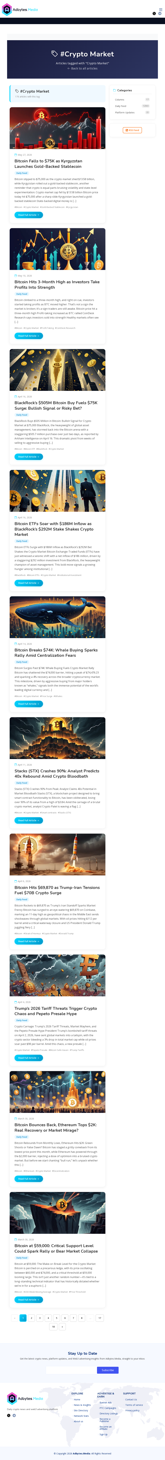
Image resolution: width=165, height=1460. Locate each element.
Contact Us (131, 1399)
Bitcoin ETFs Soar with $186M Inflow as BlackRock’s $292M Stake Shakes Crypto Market (54, 529)
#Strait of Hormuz (32, 933)
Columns (132, 99)
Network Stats (81, 1416)
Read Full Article (27, 214)
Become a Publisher (105, 1420)
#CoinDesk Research (65, 328)
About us (78, 1421)
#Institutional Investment (69, 575)
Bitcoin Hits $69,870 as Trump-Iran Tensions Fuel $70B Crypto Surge (57, 890)
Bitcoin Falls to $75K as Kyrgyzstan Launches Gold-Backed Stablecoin (48, 163)
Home (77, 1399)
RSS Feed (134, 130)
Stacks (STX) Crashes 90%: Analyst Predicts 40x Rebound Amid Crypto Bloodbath (57, 773)
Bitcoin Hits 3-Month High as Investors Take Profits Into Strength (57, 284)
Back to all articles (83, 68)
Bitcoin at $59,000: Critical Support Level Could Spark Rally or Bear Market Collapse (56, 1248)
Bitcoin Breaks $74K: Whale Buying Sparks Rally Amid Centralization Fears (56, 652)
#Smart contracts (48, 812)
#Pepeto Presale (39, 1050)
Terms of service (134, 1405)
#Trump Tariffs (77, 1050)
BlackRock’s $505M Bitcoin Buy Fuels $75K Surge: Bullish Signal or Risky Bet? (56, 405)
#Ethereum (29, 1170)
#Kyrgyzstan (72, 207)
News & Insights (82, 1405)
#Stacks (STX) (64, 812)
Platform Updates (132, 112)
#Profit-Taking (47, 328)
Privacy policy (132, 1410)
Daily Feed (21, 173)
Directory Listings (109, 1413)
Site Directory (81, 1410)
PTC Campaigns (108, 1408)
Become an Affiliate (106, 1428)
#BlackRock (41, 448)
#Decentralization (60, 1170)
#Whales (58, 696)
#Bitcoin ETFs (33, 575)
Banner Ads (106, 1402)
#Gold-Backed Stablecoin (52, 207)
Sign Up (103, 1434)
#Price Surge (46, 696)
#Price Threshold (77, 1291)
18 (53, 1326)
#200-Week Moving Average (37, 1291)
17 (99, 1317)
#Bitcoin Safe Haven (58, 1050)
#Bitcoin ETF (29, 448)
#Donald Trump (66, 933)
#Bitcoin (18, 207)
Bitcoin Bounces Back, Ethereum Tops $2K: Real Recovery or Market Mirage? (56, 1127)
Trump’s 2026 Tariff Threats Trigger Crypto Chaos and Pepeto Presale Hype (56, 1011)
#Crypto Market (31, 207)
